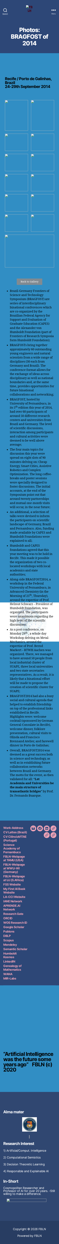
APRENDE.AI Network (11, 907)
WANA (7, 974)
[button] (29, 282)
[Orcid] (47, 835)
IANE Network (12, 901)
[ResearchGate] (53, 828)
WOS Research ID (15, 922)
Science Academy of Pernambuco (12, 848)
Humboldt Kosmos (10, 955)
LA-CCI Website (14, 897)
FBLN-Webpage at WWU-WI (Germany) (14, 868)
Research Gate (13, 914)
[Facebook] (40, 828)
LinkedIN (9, 961)
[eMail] (33, 828)
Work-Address (13, 828)
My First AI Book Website (14, 890)
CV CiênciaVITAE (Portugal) (15, 838)
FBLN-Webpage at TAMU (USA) (14, 858)
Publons (8, 931)
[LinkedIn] (47, 828)
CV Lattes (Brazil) (15, 832)
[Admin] (53, 835)
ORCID (7, 918)
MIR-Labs (9, 978)
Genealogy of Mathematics (12, 967)
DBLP (7, 936)
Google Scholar (13, 927)
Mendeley (10, 944)
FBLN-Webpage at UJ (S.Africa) (14, 878)
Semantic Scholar (15, 949)
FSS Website (12, 884)
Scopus (8, 940)
